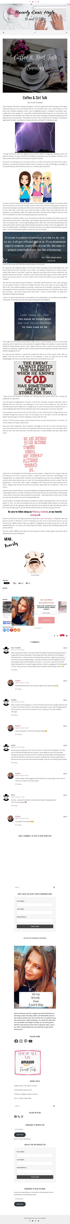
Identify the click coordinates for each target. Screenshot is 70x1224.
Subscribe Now (46, 620)
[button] (46, 601)
